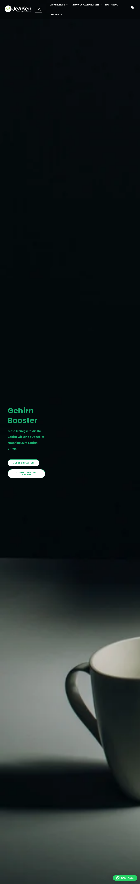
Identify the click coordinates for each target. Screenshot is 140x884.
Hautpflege (111, 4)
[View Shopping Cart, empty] (132, 9)
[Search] (39, 9)
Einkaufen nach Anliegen (85, 4)
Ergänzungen (57, 4)
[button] (125, 878)
